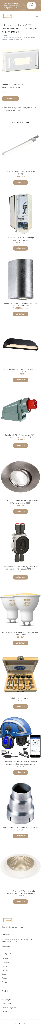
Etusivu (4, 35)
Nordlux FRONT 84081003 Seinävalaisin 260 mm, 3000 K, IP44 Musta (20, 370)
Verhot (4, 982)
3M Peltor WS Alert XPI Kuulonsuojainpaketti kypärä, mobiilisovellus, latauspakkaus (20, 763)
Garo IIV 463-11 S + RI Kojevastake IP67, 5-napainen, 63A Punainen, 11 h (20, 436)
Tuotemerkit (6, 974)
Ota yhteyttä (6, 1000)
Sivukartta (5, 1012)
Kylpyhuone (6, 962)
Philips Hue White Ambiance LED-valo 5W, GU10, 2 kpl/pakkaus (20, 633)
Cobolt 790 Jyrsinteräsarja (20, 698)
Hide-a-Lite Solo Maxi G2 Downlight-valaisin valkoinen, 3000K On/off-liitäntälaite (20, 892)
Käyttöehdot (6, 1004)
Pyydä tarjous (31, 4)
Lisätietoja (10, 98)
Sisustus (14, 84)
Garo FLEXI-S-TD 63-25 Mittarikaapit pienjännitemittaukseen (20, 239)
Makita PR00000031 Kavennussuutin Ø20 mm (20, 827)
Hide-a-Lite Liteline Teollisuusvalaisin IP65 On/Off (20, 173)
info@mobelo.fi (7, 946)
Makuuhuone (6, 966)
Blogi (3, 996)
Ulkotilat (4, 978)
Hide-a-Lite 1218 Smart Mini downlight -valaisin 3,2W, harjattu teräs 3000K (20, 502)
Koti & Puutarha (7, 958)
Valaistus (21, 84)
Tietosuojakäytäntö (9, 1008)
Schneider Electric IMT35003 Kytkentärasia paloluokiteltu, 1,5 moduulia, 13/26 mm (20, 568)
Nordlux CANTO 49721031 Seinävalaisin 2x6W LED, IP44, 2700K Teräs (20, 304)
